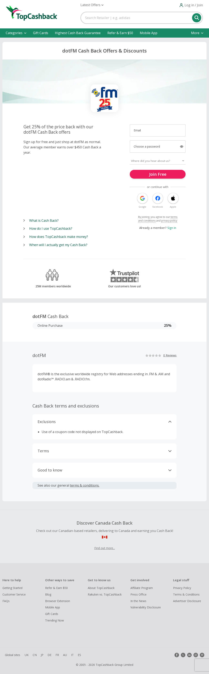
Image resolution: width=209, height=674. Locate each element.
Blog (48, 594)
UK (27, 655)
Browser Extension (57, 601)
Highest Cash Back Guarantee (78, 33)
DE (49, 655)
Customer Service (14, 594)
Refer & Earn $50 (120, 33)
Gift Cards (40, 33)
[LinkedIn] (189, 655)
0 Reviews (170, 355)
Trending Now (54, 620)
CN (35, 655)
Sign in (171, 228)
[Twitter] (183, 655)
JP (42, 655)
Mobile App (148, 33)
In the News (138, 601)
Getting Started (12, 588)
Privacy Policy (182, 588)
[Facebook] (177, 655)
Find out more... (104, 548)
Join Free (157, 174)
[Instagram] (195, 655)
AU (65, 655)
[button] (91, 5)
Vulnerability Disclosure (145, 607)
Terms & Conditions (186, 594)
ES (79, 655)
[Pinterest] (202, 655)
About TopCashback (101, 588)
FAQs (6, 601)
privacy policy (169, 220)
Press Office (138, 594)
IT (72, 655)
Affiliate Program (141, 588)
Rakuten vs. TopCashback (105, 594)
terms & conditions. (84, 485)
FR (57, 655)
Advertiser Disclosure (187, 601)
